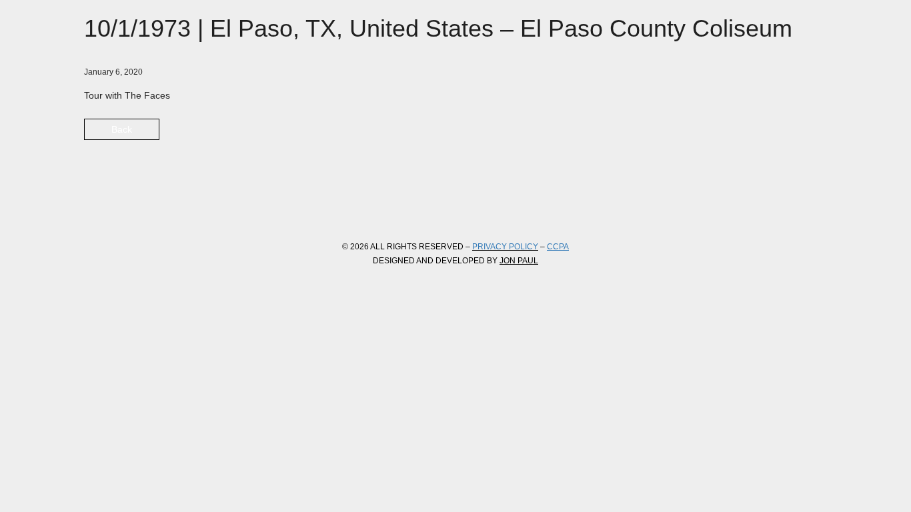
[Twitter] (134, 204)
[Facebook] (98, 204)
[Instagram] (170, 204)
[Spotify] (242, 204)
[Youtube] (206, 204)
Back (121, 129)
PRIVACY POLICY (505, 246)
